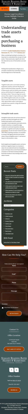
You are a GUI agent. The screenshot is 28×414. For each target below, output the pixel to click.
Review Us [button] (14, 390)
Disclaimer (5, 304)
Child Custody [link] (9, 216)
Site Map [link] (10, 407)
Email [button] (15, 9)
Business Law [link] (21, 52)
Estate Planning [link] (9, 221)
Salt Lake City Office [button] (14, 349)
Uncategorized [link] (9, 233)
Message (14, 291)
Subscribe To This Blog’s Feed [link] (12, 242)
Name (14, 265)
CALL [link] (24, 9)
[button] (4, 8)
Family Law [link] (8, 223)
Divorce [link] (7, 218)
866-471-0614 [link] (17, 380)
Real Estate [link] (8, 231)
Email (14, 274)
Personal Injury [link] (9, 228)
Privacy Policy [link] (17, 407)
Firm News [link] (8, 226)
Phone (14, 282)
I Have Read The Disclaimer (11, 307)
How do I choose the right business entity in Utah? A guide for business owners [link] (14, 177)
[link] (14, 3)
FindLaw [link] (21, 409)
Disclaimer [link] (4, 407)
